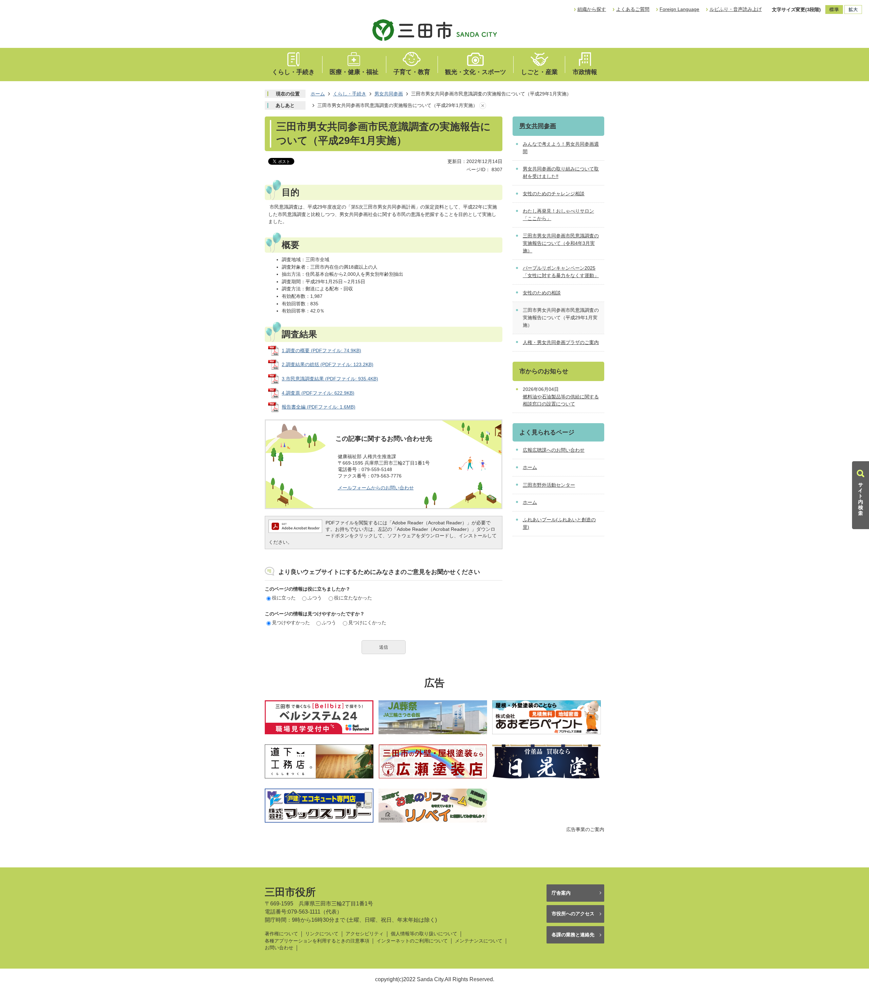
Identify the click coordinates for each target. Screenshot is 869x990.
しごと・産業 (539, 72)
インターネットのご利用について (412, 940)
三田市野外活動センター (549, 485)
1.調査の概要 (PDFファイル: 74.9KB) (321, 350)
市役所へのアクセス (573, 913)
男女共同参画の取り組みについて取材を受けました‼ (561, 172)
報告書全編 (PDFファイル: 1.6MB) (318, 407)
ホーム (318, 93)
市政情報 (585, 72)
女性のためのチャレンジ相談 (554, 193)
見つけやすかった (291, 622)
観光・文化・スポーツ (475, 72)
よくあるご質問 (632, 9)
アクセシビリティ (365, 933)
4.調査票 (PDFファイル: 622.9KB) (318, 393)
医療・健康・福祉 (354, 72)
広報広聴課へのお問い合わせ (554, 450)
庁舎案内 (561, 893)
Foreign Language (679, 9)
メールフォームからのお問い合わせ (376, 487)
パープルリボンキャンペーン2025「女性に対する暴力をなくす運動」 (561, 271)
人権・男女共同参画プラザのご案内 (561, 342)
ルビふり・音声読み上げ (735, 9)
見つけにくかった (367, 622)
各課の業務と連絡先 (573, 934)
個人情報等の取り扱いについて (424, 933)
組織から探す (591, 9)
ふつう (315, 597)
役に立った (284, 597)
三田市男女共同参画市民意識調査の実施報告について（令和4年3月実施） (561, 243)
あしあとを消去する (483, 105)
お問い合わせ (279, 947)
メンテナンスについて (478, 940)
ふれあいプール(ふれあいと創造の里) (559, 523)
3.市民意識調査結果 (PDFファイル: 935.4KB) (330, 378)
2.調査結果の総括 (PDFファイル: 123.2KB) (327, 364)
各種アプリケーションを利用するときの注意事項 (317, 940)
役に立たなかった (353, 597)
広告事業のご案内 (585, 829)
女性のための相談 (542, 292)
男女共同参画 (388, 93)
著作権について (281, 933)
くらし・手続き (293, 72)
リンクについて (321, 933)
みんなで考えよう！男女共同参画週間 (561, 147)
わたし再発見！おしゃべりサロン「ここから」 (558, 214)
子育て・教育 (411, 72)
